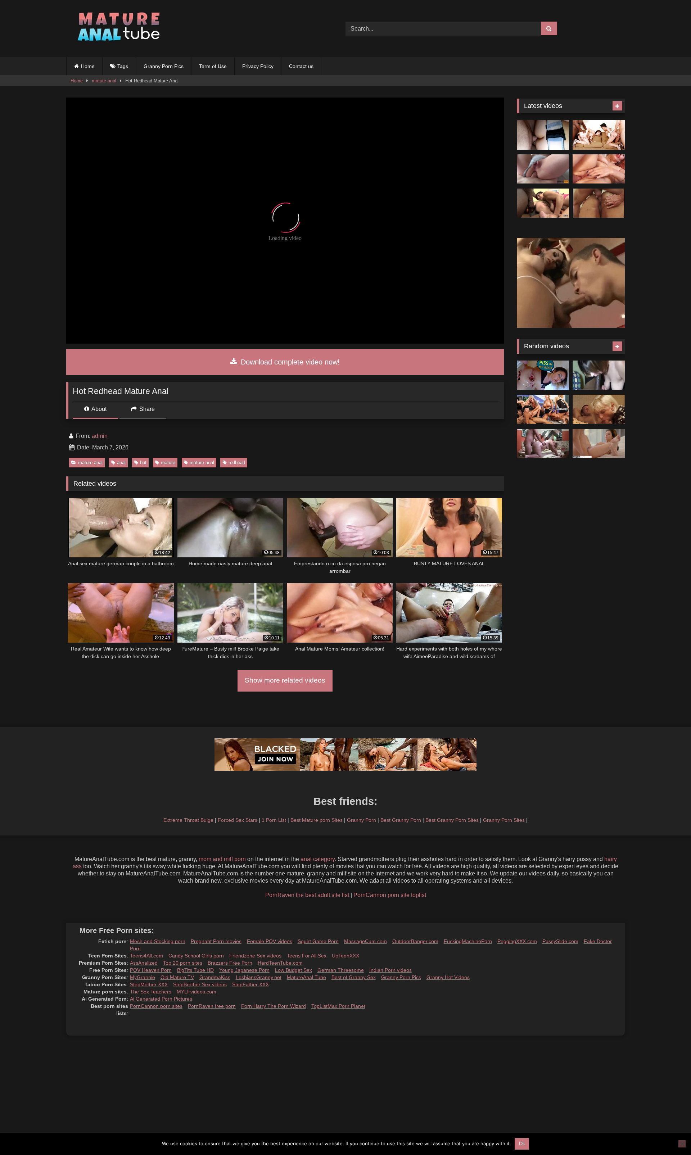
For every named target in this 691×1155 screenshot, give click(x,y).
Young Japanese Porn (244, 970)
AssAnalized (144, 963)
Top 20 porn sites (182, 963)
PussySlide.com (560, 941)
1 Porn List (274, 820)
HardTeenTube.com (280, 963)
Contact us (301, 66)
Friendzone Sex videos (255, 956)
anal (121, 462)
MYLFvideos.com (196, 992)
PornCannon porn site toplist (389, 895)
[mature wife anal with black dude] (599, 375)
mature (168, 462)
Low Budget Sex (293, 970)
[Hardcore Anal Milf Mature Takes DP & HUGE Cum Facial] (543, 135)
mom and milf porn (222, 859)
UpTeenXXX (345, 956)
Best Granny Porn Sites (452, 820)
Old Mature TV (177, 977)
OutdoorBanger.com (415, 941)
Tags (122, 66)
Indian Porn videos (390, 970)
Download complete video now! (289, 362)
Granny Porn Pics (164, 66)
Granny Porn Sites (504, 820)
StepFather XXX (250, 984)
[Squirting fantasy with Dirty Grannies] (543, 409)
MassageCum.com (365, 941)
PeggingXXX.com (517, 941)
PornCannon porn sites (156, 1006)
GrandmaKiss (214, 977)
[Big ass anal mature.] (599, 203)
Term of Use (213, 66)
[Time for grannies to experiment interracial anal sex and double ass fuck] (543, 203)
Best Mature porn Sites (316, 820)
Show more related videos (285, 680)
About (98, 409)
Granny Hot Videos (448, 977)
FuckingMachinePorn (468, 941)
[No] (682, 1143)
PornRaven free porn (212, 1006)
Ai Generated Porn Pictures (161, 999)
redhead (237, 462)
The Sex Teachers (150, 992)
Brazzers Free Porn (230, 963)
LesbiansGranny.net (258, 977)
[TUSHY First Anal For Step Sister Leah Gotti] (599, 443)
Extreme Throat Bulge (188, 820)
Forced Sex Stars (237, 820)
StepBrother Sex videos (200, 984)
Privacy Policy (258, 66)
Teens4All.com (146, 956)
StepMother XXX (149, 984)
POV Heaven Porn (151, 970)
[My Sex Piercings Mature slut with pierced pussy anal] (599, 409)
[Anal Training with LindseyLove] (543, 169)
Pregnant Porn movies (216, 941)
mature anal (104, 80)
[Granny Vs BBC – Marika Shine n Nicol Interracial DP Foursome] (599, 135)
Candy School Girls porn (196, 956)
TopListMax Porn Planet (338, 1006)
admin (100, 436)
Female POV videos (269, 941)
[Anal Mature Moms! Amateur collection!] (599, 169)
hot (143, 462)
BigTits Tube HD (195, 970)
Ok (522, 1143)
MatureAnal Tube (306, 977)
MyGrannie (142, 977)
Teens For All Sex (306, 956)
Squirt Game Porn (318, 941)
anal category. (318, 859)
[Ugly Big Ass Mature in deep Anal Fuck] (543, 443)
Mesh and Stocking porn (157, 941)
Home (88, 66)
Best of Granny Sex (353, 977)
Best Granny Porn (400, 820)
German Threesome (340, 970)
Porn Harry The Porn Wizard (273, 1006)
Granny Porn (361, 820)
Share (146, 409)
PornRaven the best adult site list (307, 895)
